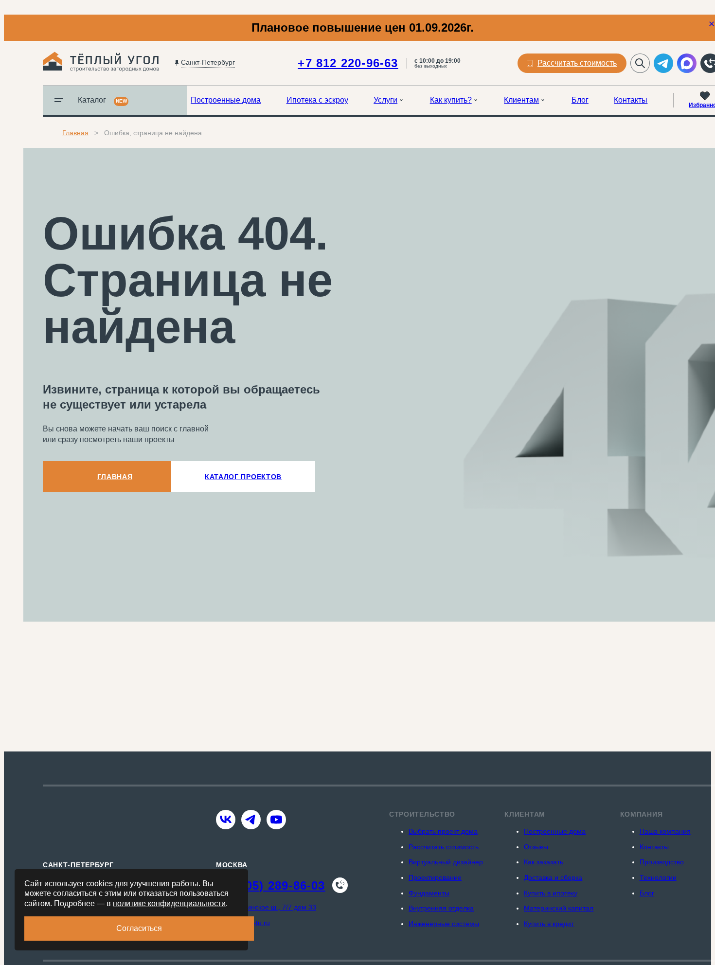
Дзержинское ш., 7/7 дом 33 (272, 907)
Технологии (658, 877)
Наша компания (665, 831)
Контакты (630, 100)
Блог (580, 100)
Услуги (385, 100)
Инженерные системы (444, 924)
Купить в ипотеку (550, 893)
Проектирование (435, 877)
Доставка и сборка (553, 877)
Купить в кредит (549, 924)
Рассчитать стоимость (444, 847)
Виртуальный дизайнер (446, 862)
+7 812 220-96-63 (348, 63)
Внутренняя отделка (441, 908)
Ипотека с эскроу (317, 100)
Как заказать (543, 862)
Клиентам (521, 100)
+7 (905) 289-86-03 (270, 885)
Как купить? (451, 100)
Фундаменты (429, 893)
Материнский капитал (558, 908)
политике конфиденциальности (169, 903)
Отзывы (536, 847)
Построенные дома (226, 100)
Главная (75, 133)
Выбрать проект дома (443, 831)
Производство (662, 862)
